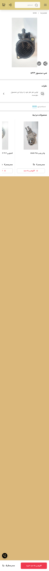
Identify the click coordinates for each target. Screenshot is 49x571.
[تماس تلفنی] (4, 555)
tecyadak (43, 13)
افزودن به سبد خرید (34, 565)
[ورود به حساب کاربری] (10, 5)
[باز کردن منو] (45, 5)
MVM (35, 13)
